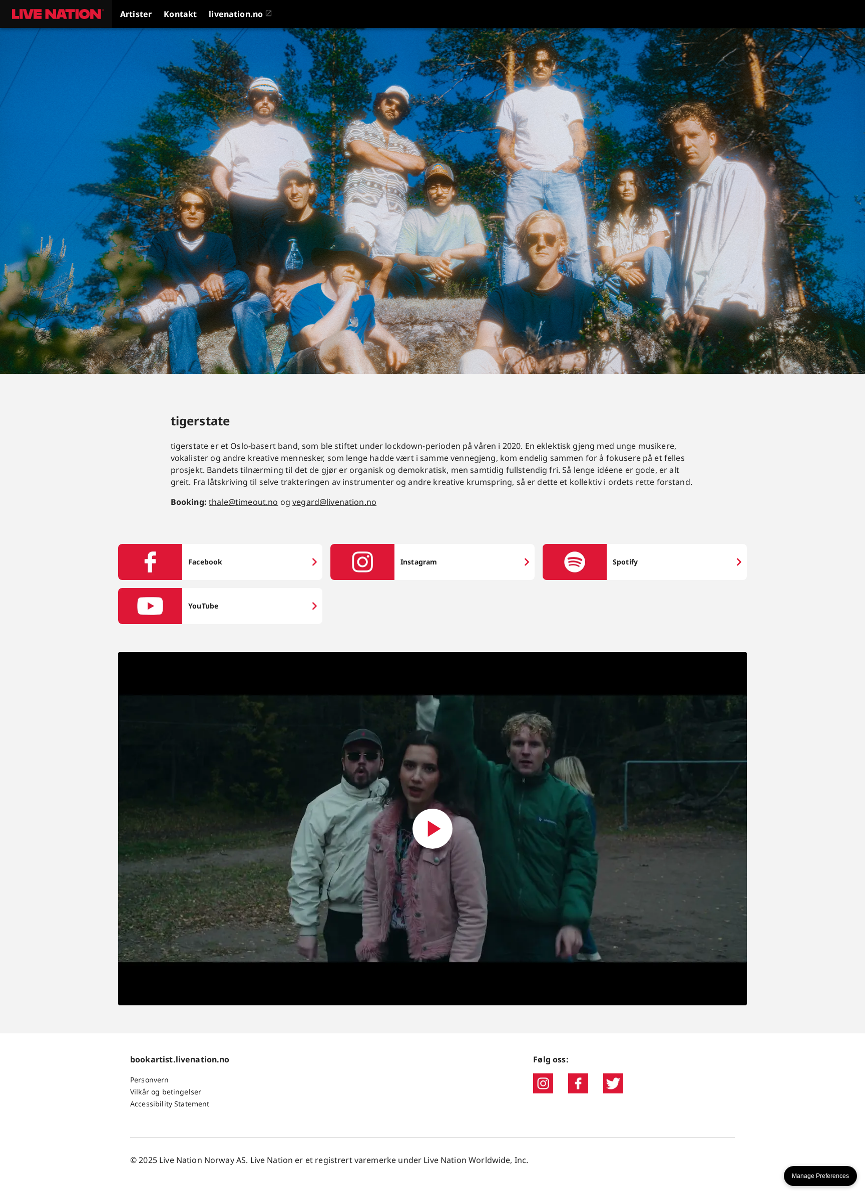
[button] (56, 14)
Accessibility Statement (169, 1103)
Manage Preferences (820, 1175)
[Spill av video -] (432, 829)
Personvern (149, 1079)
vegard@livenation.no (334, 501)
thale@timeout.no (243, 501)
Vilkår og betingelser (165, 1091)
